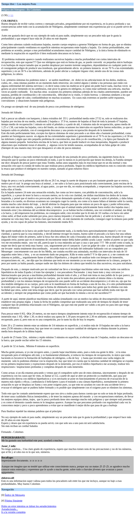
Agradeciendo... (9, 509)
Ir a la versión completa (13, 512)
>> (11, 15)
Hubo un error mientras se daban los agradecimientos (28, 506)
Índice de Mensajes (15, 495)
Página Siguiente (13, 500)
